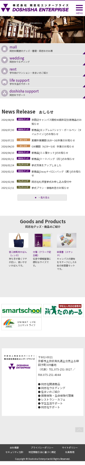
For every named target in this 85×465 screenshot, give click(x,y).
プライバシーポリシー (42, 447)
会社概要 (14, 447)
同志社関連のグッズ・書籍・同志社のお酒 (31, 48)
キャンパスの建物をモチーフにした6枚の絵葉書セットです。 (66, 260)
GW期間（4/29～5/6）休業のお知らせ (53, 146)
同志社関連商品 (50, 384)
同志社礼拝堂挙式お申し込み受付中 (51, 181)
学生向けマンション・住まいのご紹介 (29, 70)
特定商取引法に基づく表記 (42, 452)
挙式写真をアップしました (46, 165)
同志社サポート (24, 92)
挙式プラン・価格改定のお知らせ (50, 188)
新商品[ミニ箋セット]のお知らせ (50, 152)
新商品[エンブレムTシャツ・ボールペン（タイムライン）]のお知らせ (56, 132)
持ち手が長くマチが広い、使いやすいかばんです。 (18, 258)
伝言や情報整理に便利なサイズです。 (42, 258)
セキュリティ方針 (14, 452)
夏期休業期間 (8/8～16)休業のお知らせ (53, 140)
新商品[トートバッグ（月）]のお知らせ (53, 159)
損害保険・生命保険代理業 (57, 395)
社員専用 (69, 452)
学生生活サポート (52, 403)
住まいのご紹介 (50, 392)
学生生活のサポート (20, 81)
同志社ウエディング (20, 59)
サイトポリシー (70, 447)
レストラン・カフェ (53, 399)
